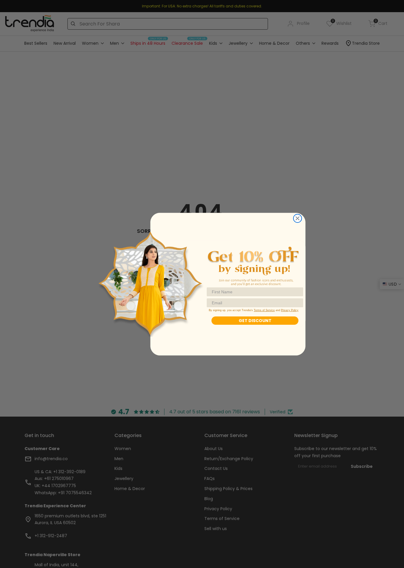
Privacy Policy (289, 310)
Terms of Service (264, 310)
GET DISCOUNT (255, 321)
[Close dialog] (297, 218)
